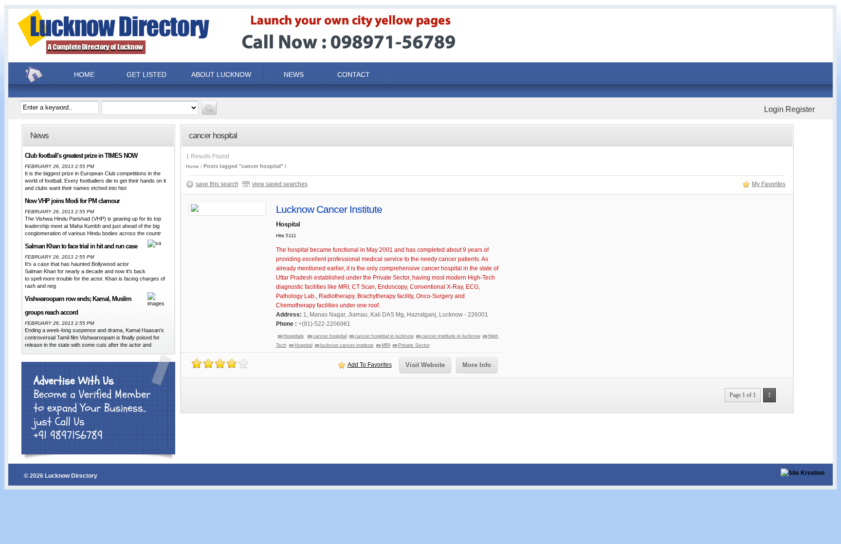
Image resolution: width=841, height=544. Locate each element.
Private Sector (414, 345)
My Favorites (769, 184)
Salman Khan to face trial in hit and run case (81, 246)
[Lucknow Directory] (252, 55)
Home (35, 74)
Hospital (303, 345)
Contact (353, 74)
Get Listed (146, 74)
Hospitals (293, 335)
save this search (217, 184)
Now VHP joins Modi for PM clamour (72, 201)
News (294, 74)
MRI (386, 345)
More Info (476, 365)
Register (800, 109)
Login (774, 109)
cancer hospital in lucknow (384, 335)
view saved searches (280, 184)
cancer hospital (330, 335)
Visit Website (425, 365)
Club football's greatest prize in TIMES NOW (81, 155)
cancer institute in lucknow (450, 335)
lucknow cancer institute (347, 345)
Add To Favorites (369, 364)
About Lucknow (221, 74)
